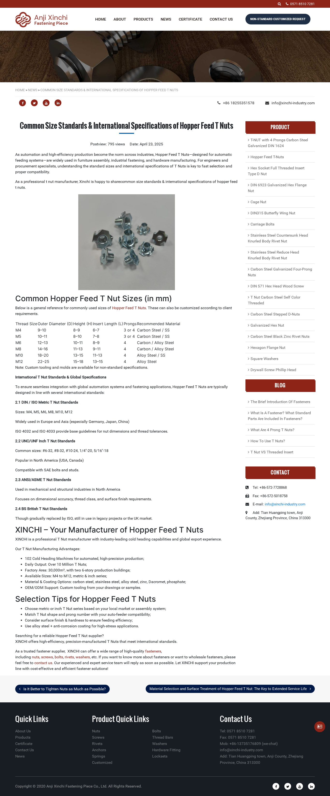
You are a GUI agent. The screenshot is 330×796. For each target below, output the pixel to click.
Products (143, 19)
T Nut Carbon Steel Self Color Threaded (274, 300)
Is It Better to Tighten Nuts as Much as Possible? (64, 689)
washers (83, 657)
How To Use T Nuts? (268, 441)
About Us (23, 731)
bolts (59, 657)
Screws (98, 737)
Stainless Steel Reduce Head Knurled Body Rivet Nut (273, 255)
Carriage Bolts (262, 224)
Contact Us (221, 19)
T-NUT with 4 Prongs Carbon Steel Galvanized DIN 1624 (278, 143)
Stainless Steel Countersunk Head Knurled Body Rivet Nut (278, 238)
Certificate (190, 19)
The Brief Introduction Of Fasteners (280, 401)
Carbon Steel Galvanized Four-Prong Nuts (280, 272)
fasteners (153, 651)
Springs (98, 756)
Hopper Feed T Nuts (129, 308)
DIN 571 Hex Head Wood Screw (277, 286)
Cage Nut (258, 202)
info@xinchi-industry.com (293, 103)
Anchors (99, 750)
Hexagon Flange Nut (268, 347)
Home (100, 19)
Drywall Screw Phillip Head (273, 370)
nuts (35, 657)
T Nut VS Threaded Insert (272, 452)
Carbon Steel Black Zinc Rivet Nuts (280, 336)
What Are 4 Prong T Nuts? (272, 430)
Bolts (156, 731)
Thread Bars (162, 737)
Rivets (97, 743)
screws (47, 657)
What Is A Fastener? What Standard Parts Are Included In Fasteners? (279, 416)
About (120, 19)
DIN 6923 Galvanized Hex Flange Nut (277, 188)
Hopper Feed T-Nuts (267, 157)
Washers (159, 743)
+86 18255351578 (238, 103)
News (166, 19)
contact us (43, 663)
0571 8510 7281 (302, 4)
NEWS (32, 90)
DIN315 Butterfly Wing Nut (273, 213)
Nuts (96, 731)
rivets (69, 657)
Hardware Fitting (166, 750)
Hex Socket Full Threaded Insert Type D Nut (276, 171)
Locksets (159, 756)
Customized (102, 762)
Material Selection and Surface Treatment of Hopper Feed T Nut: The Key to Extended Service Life (229, 689)
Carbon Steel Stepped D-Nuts (275, 314)
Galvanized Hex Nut (267, 325)
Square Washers (264, 358)
